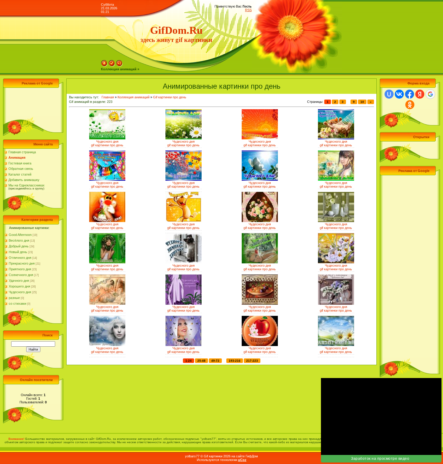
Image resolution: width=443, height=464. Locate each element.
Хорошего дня (19, 286)
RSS (248, 10)
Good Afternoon (20, 235)
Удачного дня (19, 280)
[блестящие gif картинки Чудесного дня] (107, 138)
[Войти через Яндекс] (419, 94)
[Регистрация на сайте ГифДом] (111, 65)
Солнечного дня (21, 275)
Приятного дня (20, 269)
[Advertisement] (32, 102)
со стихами (17, 303)
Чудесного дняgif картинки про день (107, 143)
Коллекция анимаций (133, 97)
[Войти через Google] (430, 94)
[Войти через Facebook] (409, 94)
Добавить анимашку (23, 180)
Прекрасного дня (22, 263)
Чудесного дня (20, 292)
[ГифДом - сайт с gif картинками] (104, 65)
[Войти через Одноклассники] (409, 104)
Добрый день (19, 246)
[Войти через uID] (389, 94)
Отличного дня (20, 257)
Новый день (18, 252)
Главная (108, 97)
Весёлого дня (19, 240)
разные (14, 298)
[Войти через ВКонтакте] (399, 94)
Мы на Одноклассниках (26, 185)
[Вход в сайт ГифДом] (119, 65)
